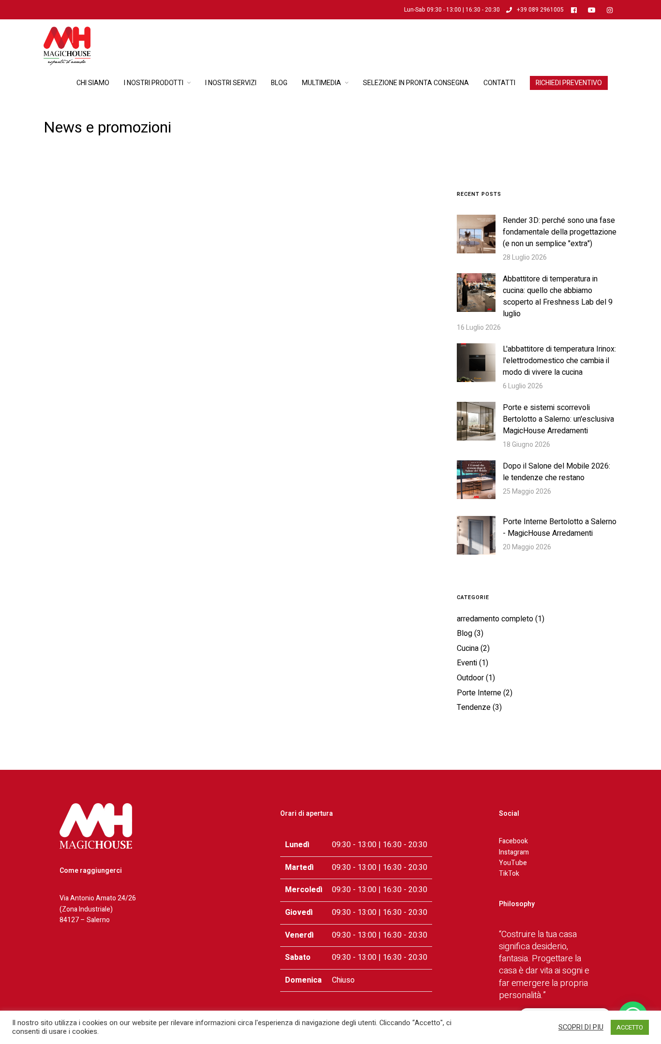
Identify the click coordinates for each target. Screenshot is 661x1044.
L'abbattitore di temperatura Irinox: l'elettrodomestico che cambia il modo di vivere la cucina (559, 360)
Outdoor (470, 678)
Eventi (467, 663)
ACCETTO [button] (629, 1027)
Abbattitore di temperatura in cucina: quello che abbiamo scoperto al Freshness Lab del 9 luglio (558, 296)
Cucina (468, 648)
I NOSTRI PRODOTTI (153, 83)
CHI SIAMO (92, 83)
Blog (464, 633)
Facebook (513, 841)
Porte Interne (479, 693)
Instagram (514, 852)
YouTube (513, 863)
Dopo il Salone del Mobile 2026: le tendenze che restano (556, 472)
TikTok (509, 873)
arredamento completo (495, 619)
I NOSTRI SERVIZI (230, 83)
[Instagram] (612, 9)
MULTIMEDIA (321, 83)
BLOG (279, 83)
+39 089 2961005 (540, 9)
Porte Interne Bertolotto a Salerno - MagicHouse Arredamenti (559, 527)
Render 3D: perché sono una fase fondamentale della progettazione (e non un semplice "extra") (559, 232)
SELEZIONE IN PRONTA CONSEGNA (416, 83)
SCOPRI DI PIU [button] (580, 1027)
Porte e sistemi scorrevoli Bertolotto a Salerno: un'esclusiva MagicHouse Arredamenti (558, 419)
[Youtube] (594, 9)
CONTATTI (499, 83)
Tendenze (474, 707)
